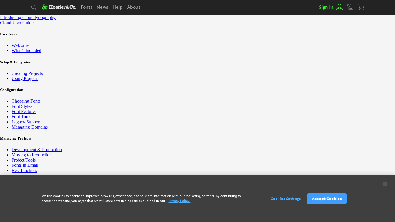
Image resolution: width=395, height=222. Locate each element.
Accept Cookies (327, 198)
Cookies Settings (285, 198)
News (102, 7)
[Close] (385, 184)
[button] (339, 7)
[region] (197, 198)
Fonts (86, 7)
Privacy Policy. (179, 201)
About (133, 7)
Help (117, 7)
